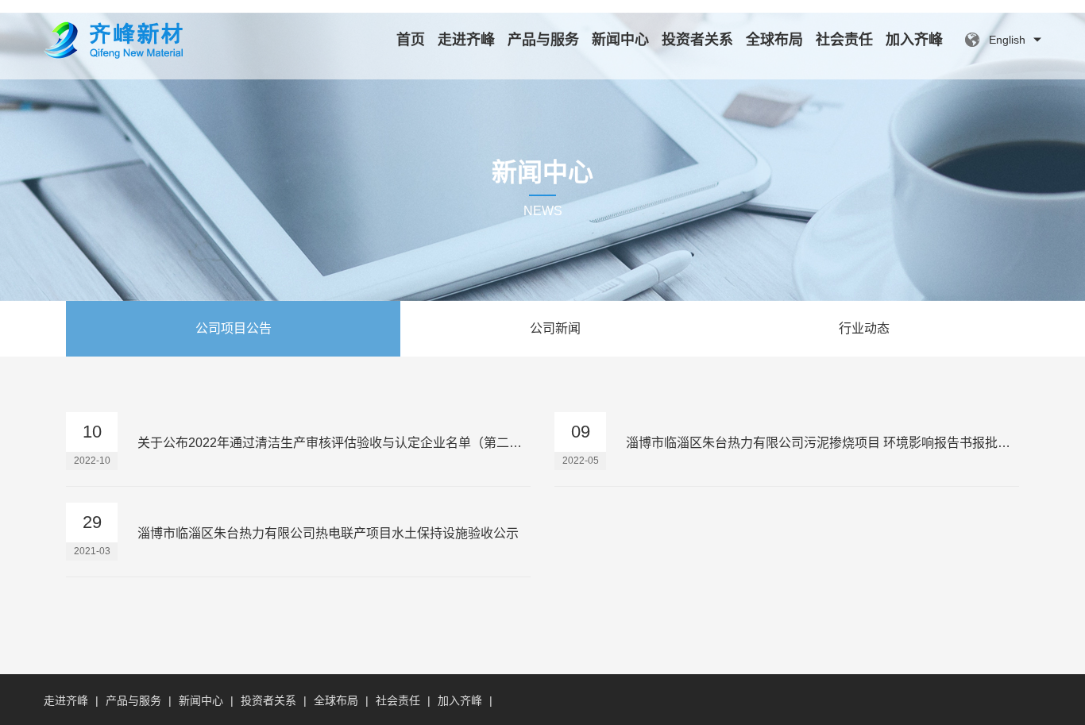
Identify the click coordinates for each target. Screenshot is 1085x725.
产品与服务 (543, 40)
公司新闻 (555, 328)
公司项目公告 (233, 328)
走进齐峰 (466, 40)
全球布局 (774, 40)
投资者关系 (697, 40)
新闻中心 (620, 40)
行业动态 (864, 328)
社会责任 (844, 40)
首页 (410, 40)
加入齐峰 (914, 40)
